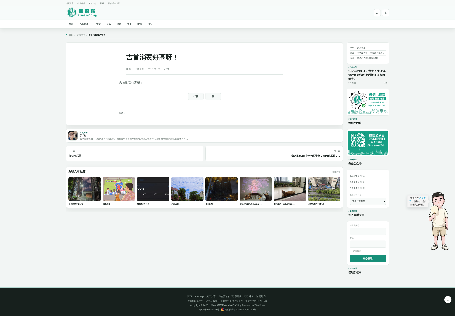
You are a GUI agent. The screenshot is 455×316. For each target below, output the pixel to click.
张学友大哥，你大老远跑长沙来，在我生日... (371, 53)
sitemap (199, 296)
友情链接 (236, 296)
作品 (150, 24)
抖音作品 (81, 3)
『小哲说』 (84, 24)
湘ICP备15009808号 (209, 309)
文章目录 (249, 296)
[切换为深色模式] (385, 12)
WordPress (260, 305)
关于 (129, 24)
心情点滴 (81, 34)
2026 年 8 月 (356, 175)
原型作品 (224, 296)
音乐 (108, 24)
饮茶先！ (361, 47)
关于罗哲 (211, 296)
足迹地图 (261, 296)
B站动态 (92, 3)
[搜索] (377, 12)
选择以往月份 (355, 195)
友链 (139, 24)
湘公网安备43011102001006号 (240, 309)
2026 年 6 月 (356, 188)
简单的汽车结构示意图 (367, 58)
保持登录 (357, 250)
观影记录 (70, 3)
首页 (71, 24)
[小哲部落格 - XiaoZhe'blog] (84, 12)
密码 (352, 238)
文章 (98, 24)
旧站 (102, 3)
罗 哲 (128, 69)
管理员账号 (354, 225)
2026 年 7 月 (356, 182)
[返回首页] (447, 299)
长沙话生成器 (114, 3)
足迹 (119, 24)
